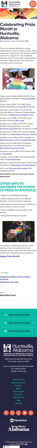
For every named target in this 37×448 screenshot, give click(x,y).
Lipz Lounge (7, 154)
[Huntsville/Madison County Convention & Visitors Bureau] (11, 4)
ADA (18, 400)
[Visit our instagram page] (12, 412)
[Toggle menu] (32, 4)
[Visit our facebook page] (6, 412)
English (7, 446)
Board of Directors (18, 383)
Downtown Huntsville (9, 129)
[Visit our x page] (18, 412)
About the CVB (18, 380)
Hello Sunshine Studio (18, 168)
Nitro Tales (19, 120)
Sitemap (18, 403)
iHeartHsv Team (8, 41)
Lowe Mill (22, 107)
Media (18, 388)
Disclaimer (18, 394)
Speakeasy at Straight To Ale (21, 115)
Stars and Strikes (14, 159)
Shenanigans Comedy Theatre (24, 134)
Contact (18, 386)
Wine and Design (28, 99)
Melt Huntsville (6, 140)
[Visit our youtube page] (24, 412)
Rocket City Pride (28, 140)
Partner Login (18, 391)
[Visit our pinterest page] (30, 412)
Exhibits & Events (17, 277)
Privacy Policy (18, 397)
